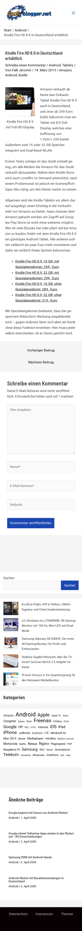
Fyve (66, 721)
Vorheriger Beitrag (41, 350)
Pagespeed (58, 744)
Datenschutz (18, 914)
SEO (42, 749)
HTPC (33, 727)
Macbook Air (58, 733)
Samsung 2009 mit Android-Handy (30, 857)
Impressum (44, 914)
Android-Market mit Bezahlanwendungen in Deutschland (36, 879)
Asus (65, 715)
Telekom (11, 754)
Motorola (10, 744)
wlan (68, 755)
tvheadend (25, 755)
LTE (46, 733)
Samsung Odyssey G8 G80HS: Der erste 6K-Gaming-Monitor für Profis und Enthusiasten (48, 644)
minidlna (50, 738)
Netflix (22, 744)
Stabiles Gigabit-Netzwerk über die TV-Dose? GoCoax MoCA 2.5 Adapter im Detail (47, 662)
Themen (67, 914)
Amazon (65, 70)
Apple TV (56, 715)
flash (29, 721)
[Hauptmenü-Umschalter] (73, 12)
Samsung (30, 749)
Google (10, 726)
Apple (43, 715)
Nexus (32, 744)
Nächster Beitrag (41, 362)
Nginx (44, 743)
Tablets (67, 65)
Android (55, 65)
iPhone (10, 732)
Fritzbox (57, 721)
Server (49, 749)
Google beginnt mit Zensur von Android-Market (38, 812)
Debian (21, 721)
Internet (43, 727)
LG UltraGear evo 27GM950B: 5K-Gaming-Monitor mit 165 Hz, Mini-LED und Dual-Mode (49, 626)
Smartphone (62, 749)
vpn (62, 755)
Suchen (8, 578)
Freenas (42, 720)
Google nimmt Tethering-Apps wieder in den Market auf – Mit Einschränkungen (41, 834)
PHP (69, 743)
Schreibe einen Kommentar (25, 65)
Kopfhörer (37, 733)
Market (21, 738)
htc (27, 727)
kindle (23, 75)
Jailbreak (24, 733)
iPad (61, 727)
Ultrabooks (38, 755)
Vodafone (52, 755)
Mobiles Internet (66, 738)
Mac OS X (9, 738)
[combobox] (31, 585)
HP (20, 727)
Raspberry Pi (11, 749)
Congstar (9, 721)
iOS (53, 726)
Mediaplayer (35, 738)
